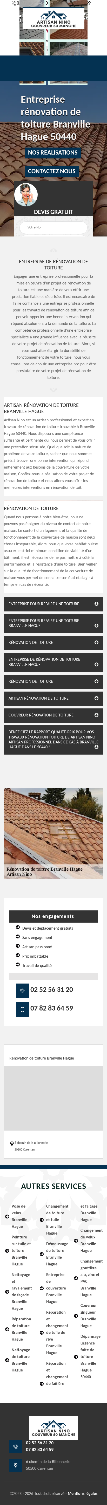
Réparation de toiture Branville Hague (21, 1329)
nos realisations (52, 153)
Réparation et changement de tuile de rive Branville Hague (57, 1333)
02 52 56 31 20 (51, 990)
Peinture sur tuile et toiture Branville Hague (21, 1250)
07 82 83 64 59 (51, 1008)
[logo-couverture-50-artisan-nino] (53, 18)
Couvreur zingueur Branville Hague (89, 1316)
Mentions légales (82, 1494)
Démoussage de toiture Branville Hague (57, 1254)
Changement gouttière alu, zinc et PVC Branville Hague (91, 1278)
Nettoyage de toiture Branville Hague (21, 1360)
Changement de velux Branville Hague (91, 1241)
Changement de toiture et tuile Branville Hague (57, 1220)
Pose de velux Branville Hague (19, 1216)
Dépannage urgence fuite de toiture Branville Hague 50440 (91, 1357)
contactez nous (51, 172)
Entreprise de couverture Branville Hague (56, 1288)
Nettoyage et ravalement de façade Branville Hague (22, 1292)
